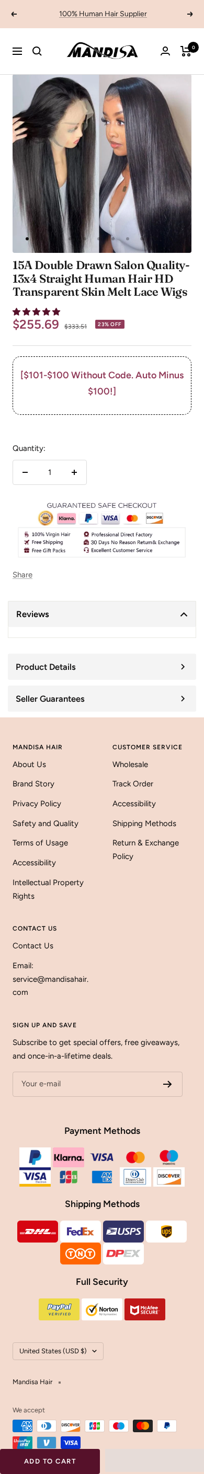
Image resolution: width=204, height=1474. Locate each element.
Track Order (132, 783)
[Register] (167, 1084)
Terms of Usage (40, 843)
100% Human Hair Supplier (103, 13)
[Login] (165, 51)
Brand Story (33, 783)
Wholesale (130, 764)
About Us (29, 764)
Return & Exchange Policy (145, 849)
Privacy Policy (37, 803)
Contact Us (33, 945)
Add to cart (50, 1461)
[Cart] (185, 51)
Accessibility (34, 862)
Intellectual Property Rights (48, 889)
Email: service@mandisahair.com (50, 979)
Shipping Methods (144, 823)
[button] (37, 312)
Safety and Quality (45, 823)
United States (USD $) (53, 1351)
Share (22, 574)
